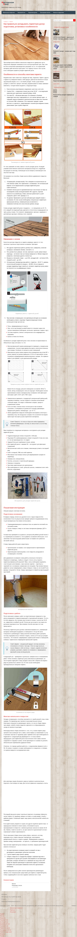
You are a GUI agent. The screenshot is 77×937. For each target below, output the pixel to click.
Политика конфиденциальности (11, 901)
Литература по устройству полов (11, 896)
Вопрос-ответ (6, 15)
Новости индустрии (58, 12)
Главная (6, 21)
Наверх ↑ (74, 905)
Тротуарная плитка (45, 12)
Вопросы (2, 934)
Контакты (4, 894)
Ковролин (3, 918)
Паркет (11, 21)
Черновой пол (21, 12)
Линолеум (13, 912)
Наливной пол (4, 926)
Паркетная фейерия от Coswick (62, 81)
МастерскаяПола (5, 908)
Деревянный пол (5, 924)
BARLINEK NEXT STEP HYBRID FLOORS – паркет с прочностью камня (62, 67)
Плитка (2, 916)
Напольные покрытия (9, 12)
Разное (15, 15)
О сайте (4, 899)
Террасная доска (32, 12)
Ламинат (12, 910)
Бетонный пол (4, 922)
